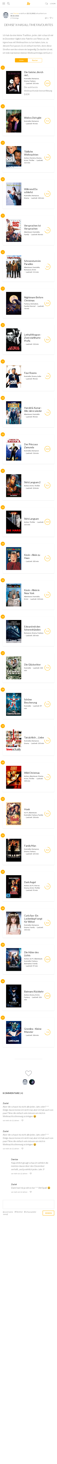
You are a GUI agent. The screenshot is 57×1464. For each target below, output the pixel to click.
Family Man (30, 845)
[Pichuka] (32, 1082)
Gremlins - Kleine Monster (33, 1030)
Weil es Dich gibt (32, 117)
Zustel (5, 1103)
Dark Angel (30, 882)
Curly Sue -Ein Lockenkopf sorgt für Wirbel (33, 918)
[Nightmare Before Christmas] (13, 303)
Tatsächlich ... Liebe (34, 737)
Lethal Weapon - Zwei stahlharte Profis (32, 337)
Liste (21, 60)
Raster (35, 60)
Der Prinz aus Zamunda (31, 446)
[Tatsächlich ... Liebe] (13, 740)
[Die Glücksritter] (13, 667)
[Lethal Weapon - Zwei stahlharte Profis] (13, 339)
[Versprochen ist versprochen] (13, 230)
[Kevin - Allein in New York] (13, 595)
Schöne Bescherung (30, 701)
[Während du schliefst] (13, 194)
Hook (27, 809)
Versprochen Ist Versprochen (32, 227)
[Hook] (13, 813)
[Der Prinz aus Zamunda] (13, 449)
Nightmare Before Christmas (33, 299)
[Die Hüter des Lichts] (13, 959)
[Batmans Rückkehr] (13, 996)
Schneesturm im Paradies (32, 262)
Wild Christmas (32, 772)
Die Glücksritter (32, 664)
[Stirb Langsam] (13, 522)
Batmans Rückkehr (34, 991)
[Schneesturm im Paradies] (13, 266)
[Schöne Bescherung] (13, 704)
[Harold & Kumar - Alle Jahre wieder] (13, 412)
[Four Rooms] (13, 376)
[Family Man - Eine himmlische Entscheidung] (13, 850)
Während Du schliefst (30, 191)
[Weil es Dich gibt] (13, 121)
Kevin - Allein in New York (32, 592)
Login (53, 3)
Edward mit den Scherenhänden (32, 628)
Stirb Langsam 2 (32, 482)
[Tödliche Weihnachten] (13, 157)
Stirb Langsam (31, 518)
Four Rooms (30, 372)
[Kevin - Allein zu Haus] (13, 558)
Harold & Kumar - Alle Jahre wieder (33, 409)
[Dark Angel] (13, 886)
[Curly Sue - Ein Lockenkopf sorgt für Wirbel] (13, 923)
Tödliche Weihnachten (31, 153)
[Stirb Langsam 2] (13, 485)
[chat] (46, 3)
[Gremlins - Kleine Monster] (13, 1032)
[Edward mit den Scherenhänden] (13, 631)
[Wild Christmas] (13, 777)
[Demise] (25, 1082)
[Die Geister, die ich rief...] (13, 83)
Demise (16, 13)
